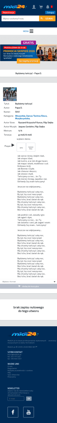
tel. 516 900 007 (14, 359)
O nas (10, 366)
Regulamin (12, 368)
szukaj (49, 18)
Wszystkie (20, 115)
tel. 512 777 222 (14, 356)
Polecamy (12, 377)
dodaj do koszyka (30, 286)
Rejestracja (8, 12)
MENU (26, 31)
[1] (47, 7)
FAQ (9, 372)
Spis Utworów (13, 375)
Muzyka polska (22, 118)
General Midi (30, 148)
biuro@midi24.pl (14, 354)
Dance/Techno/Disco (36, 115)
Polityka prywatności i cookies (20, 370)
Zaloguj (50, 12)
